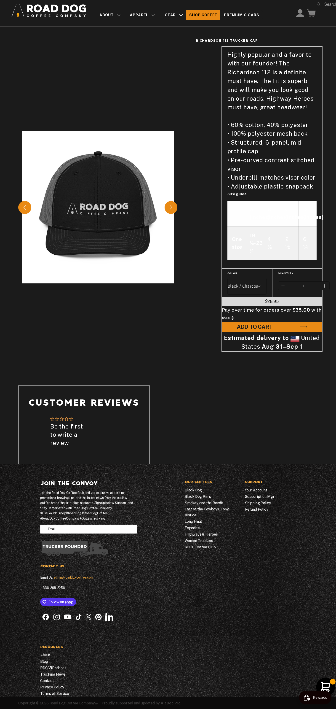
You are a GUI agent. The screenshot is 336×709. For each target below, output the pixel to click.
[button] (108, 15)
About (45, 655)
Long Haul (193, 521)
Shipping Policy (258, 503)
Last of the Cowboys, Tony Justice (207, 512)
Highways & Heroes (201, 534)
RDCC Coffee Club (200, 547)
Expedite (192, 528)
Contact (47, 681)
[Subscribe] (129, 529)
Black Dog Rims (198, 496)
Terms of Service (54, 693)
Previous (24, 207)
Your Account (256, 490)
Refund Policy (256, 509)
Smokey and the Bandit (204, 503)
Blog (44, 661)
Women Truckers (199, 541)
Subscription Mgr (260, 496)
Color (232, 273)
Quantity (286, 273)
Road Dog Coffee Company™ (74, 703)
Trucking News (52, 674)
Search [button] (325, 4)
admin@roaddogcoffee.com (73, 577)
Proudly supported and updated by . (141, 703)
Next (171, 207)
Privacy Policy (52, 687)
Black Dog (193, 490)
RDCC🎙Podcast (53, 668)
